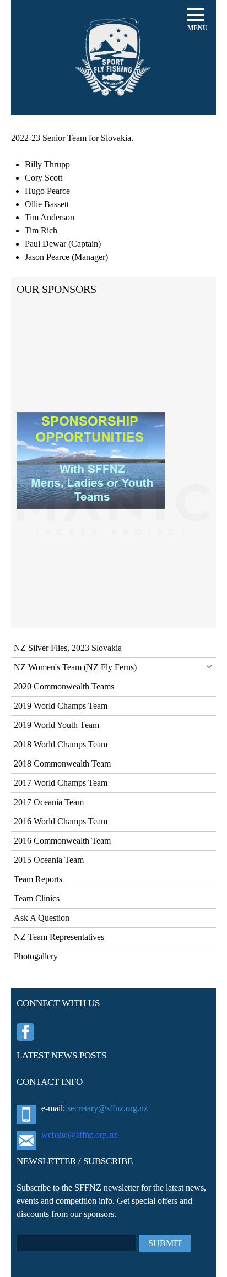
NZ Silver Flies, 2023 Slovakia (68, 648)
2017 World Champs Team (60, 782)
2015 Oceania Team (49, 860)
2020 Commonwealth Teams (64, 686)
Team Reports (38, 879)
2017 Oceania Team (49, 802)
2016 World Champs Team (60, 821)
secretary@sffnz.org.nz (107, 1108)
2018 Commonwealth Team (62, 763)
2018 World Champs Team (60, 744)
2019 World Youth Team (56, 725)
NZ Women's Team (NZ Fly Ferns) (75, 667)
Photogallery (36, 956)
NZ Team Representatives (59, 937)
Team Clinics (37, 898)
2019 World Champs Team (60, 705)
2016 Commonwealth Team (62, 840)
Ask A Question (41, 917)
